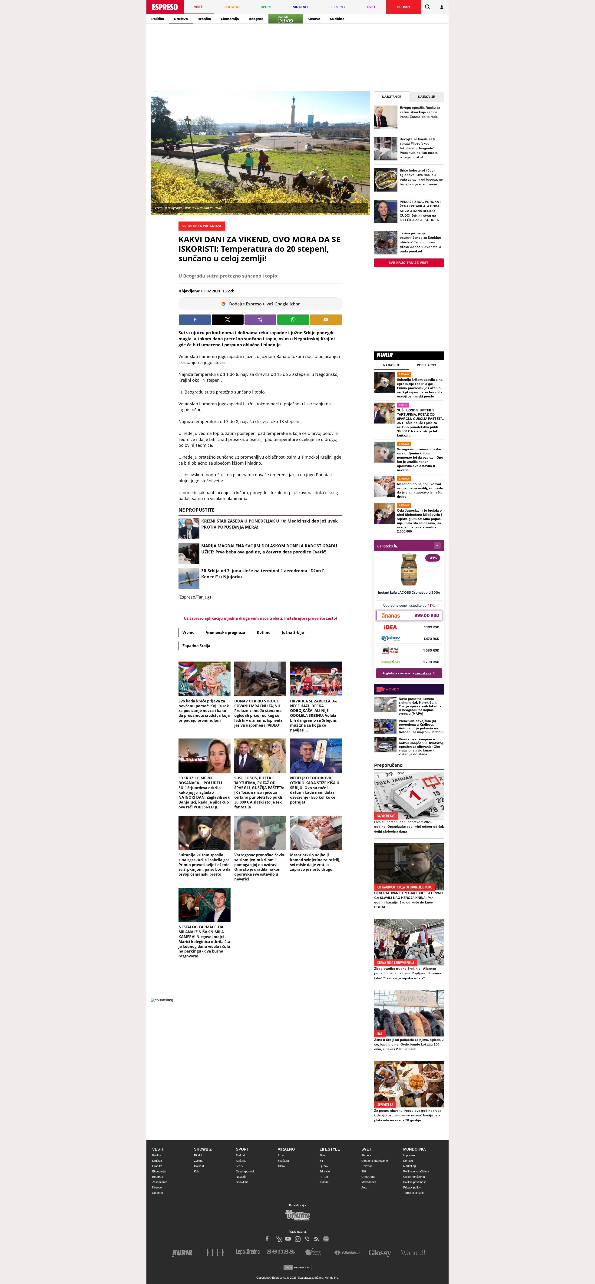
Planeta (366, 1155)
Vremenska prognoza (225, 632)
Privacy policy (412, 1187)
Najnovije (426, 97)
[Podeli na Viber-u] (260, 319)
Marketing (409, 1166)
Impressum (410, 1155)
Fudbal (240, 1155)
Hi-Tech (324, 1176)
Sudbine (337, 19)
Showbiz (203, 1149)
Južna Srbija (293, 632)
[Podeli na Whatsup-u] (293, 319)
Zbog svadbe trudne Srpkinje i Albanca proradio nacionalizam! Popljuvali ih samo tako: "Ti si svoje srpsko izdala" (407, 973)
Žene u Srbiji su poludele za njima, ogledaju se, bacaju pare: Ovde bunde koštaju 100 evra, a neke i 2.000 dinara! (409, 1044)
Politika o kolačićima (416, 1171)
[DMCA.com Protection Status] (297, 1268)
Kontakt (408, 1160)
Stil (322, 1160)
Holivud (199, 1166)
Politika (157, 19)
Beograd (256, 19)
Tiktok (281, 1166)
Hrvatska (367, 1166)
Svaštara (283, 1160)
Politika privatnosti (414, 1182)
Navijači (241, 1176)
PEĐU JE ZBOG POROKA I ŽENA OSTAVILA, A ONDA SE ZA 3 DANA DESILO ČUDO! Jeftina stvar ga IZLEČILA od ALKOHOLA (420, 211)
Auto (364, 1187)
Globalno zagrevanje (374, 1160)
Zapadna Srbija (196, 645)
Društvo (181, 19)
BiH (363, 1171)
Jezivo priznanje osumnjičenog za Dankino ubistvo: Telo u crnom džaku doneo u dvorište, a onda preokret (420, 242)
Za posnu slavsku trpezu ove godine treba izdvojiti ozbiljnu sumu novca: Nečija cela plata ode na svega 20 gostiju (407, 1115)
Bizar (281, 1155)
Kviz (196, 1171)
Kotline (263, 632)
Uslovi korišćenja (414, 1176)
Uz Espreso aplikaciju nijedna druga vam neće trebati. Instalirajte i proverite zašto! (260, 618)
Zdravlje (325, 1171)
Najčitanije (391, 97)
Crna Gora (368, 1176)
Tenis (239, 1166)
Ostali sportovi (245, 1171)
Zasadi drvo (159, 1182)
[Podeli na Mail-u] (326, 319)
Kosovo (313, 19)
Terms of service (413, 1193)
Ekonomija (230, 19)
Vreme (188, 632)
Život (323, 1155)
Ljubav (324, 1166)
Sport (242, 1149)
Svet (366, 1149)
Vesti (157, 1149)
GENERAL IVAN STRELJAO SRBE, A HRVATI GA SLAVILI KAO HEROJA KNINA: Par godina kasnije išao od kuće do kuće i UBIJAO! (408, 900)
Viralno (286, 1149)
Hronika (204, 19)
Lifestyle (330, 1149)
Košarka (241, 1160)
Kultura (324, 1182)
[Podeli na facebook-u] (195, 319)
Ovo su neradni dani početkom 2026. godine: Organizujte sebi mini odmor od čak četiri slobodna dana (409, 826)
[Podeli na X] (228, 319)
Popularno (426, 365)
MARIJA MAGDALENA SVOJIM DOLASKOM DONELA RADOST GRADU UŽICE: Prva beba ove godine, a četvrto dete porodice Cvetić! (269, 548)
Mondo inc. (414, 1149)
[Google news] (326, 1239)
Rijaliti (198, 1155)
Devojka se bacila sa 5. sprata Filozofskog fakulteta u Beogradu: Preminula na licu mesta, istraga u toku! (419, 148)
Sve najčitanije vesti (409, 263)
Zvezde (198, 1160)
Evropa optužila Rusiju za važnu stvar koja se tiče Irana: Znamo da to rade (420, 112)
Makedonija (368, 1182)
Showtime (242, 1182)
